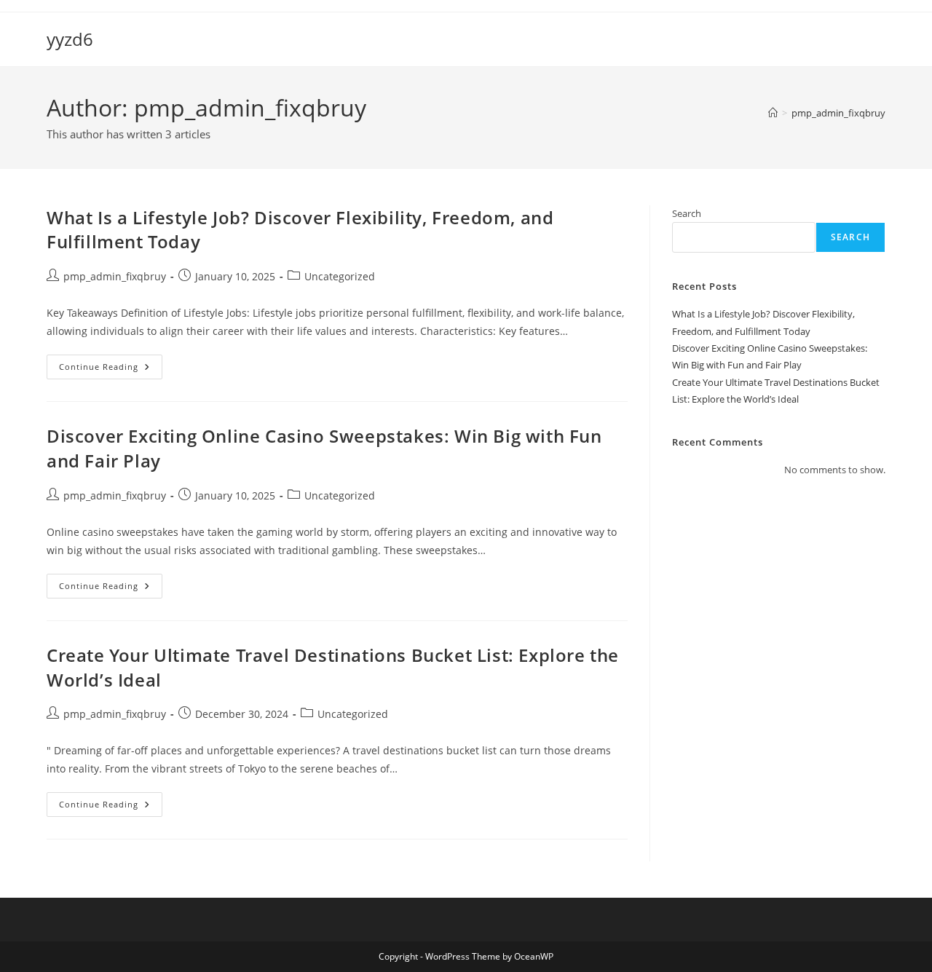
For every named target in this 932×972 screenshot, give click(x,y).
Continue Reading (110, 369)
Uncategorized (339, 276)
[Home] (773, 112)
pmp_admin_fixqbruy (838, 112)
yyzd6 (70, 39)
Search (686, 213)
